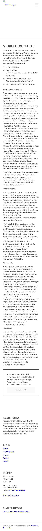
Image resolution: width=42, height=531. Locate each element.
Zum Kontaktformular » (11, 495)
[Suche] (30, 4)
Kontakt (6, 461)
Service (6, 458)
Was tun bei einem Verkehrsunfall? (16, 511)
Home (5, 448)
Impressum (34, 525)
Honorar (6, 455)
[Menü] (35, 4)
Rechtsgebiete (8, 451)
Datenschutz (6, 528)
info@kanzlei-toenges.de (16, 490)
